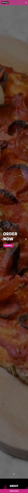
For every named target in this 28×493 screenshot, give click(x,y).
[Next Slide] (26, 239)
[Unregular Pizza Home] (6, 2)
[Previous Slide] (2, 239)
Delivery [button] (8, 245)
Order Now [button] (14, 491)
